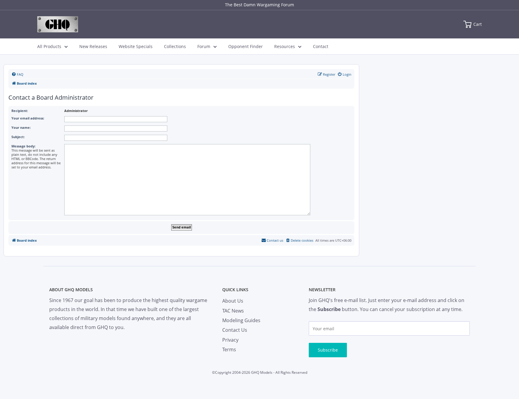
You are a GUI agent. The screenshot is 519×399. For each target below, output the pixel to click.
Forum (203, 46)
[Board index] (57, 24)
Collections (175, 46)
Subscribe (328, 350)
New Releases (93, 46)
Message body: (23, 146)
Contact (320, 46)
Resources (284, 46)
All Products (49, 46)
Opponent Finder (245, 46)
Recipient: (19, 110)
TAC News (233, 310)
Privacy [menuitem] (230, 340)
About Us (232, 301)
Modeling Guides (241, 320)
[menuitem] (17, 74)
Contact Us (234, 330)
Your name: (21, 127)
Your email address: (27, 118)
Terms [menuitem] (229, 349)
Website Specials (136, 46)
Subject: (18, 137)
